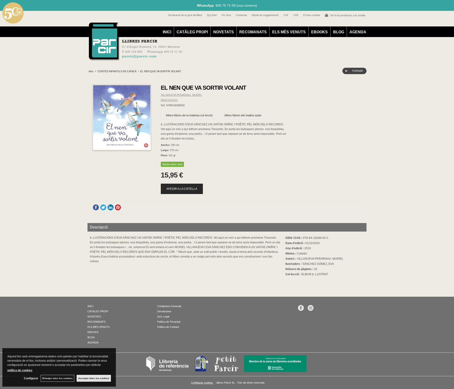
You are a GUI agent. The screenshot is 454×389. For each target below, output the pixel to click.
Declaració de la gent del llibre (185, 15)
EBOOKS (319, 32)
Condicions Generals (169, 306)
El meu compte (311, 15)
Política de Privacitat (168, 321)
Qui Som (212, 15)
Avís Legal (163, 316)
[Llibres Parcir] (203, 58)
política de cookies (19, 370)
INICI (167, 32)
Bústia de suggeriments (265, 15)
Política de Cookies (168, 327)
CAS (295, 15)
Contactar (241, 15)
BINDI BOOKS (169, 100)
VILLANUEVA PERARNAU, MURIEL (181, 94)
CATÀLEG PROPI (192, 32)
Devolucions (164, 311)
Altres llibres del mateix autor (243, 115)
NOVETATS (223, 32)
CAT (286, 15)
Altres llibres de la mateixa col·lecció (189, 115)
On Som (226, 15)
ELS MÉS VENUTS (289, 32)
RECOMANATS (253, 32)
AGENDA (357, 32)
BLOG (338, 32)
